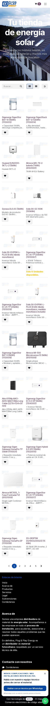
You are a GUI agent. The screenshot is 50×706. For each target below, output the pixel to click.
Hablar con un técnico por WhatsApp (25, 688)
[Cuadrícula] (29, 86)
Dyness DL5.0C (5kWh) (13, 209)
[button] (5, 132)
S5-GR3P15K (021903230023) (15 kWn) (35, 540)
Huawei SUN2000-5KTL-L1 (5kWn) (11, 164)
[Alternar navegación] (45, 4)
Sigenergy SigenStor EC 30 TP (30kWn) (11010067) (35, 254)
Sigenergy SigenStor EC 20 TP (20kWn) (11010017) (35, 495)
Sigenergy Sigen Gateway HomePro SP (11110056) (12, 540)
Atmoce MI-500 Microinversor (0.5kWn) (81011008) (37, 355)
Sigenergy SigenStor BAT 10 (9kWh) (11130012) (11, 119)
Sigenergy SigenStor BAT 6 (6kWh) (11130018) (11, 355)
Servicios (6, 592)
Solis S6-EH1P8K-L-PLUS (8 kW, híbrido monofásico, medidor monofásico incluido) (36, 308)
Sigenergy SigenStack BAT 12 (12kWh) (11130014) (36, 119)
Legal (4, 595)
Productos (7, 589)
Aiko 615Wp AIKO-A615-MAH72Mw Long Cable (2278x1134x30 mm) (12, 402)
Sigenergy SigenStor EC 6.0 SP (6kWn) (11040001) (35, 401)
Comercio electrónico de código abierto (25, 702)
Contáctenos (8, 602)
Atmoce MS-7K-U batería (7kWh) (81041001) (34, 165)
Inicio (4, 582)
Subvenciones (9, 598)
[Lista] (36, 86)
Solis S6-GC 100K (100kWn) (34, 210)
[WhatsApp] (45, 701)
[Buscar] (21, 86)
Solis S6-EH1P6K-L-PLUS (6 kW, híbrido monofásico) (11, 254)
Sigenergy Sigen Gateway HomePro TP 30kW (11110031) (12, 449)
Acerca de (7, 585)
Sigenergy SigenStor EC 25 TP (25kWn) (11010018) (11, 307)
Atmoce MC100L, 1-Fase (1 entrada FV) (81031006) (11, 495)
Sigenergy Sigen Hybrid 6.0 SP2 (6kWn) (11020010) (37, 449)
